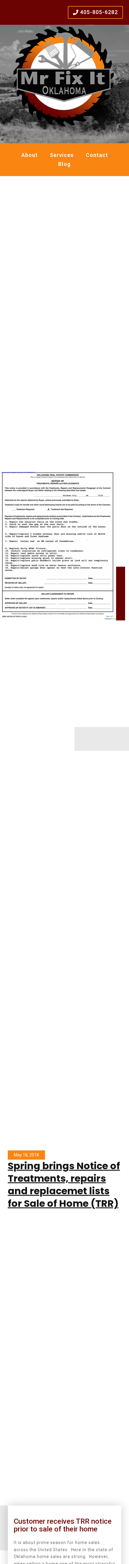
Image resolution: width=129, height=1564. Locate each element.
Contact (97, 155)
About (29, 155)
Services (62, 155)
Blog (64, 164)
